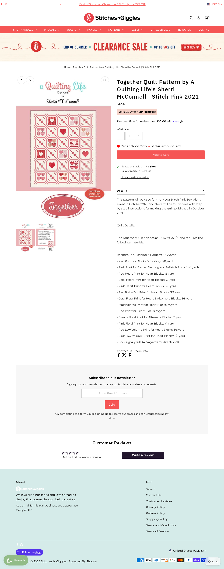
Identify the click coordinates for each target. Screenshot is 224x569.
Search (151, 489)
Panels (92, 29)
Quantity (123, 128)
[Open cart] (206, 17)
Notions (114, 29)
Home (67, 67)
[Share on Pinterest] (130, 355)
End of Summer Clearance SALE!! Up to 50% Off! (112, 4)
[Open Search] (191, 17)
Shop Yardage (23, 29)
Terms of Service (157, 531)
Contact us (124, 351)
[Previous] (61, 4)
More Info (141, 351)
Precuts (50, 29)
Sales (136, 29)
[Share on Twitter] (124, 355)
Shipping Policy (157, 519)
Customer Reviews (159, 501)
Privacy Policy (155, 507)
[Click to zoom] (105, 80)
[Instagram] (6, 4)
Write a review (143, 455)
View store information (135, 177)
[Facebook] (1, 4)
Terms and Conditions (161, 525)
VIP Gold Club (160, 29)
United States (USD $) (188, 550)
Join (112, 404)
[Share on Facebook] (119, 355)
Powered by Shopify (83, 561)
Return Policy (155, 513)
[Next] (163, 4)
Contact (205, 29)
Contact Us (154, 495)
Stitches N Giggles (54, 561)
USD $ (215, 4)
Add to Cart (161, 154)
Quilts (72, 29)
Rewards (184, 29)
